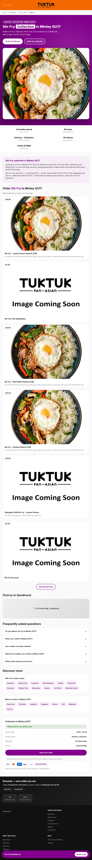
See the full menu (46, 587)
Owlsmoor (10, 688)
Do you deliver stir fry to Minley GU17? (21, 631)
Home (5, 12)
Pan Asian (22, 704)
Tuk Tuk (9, 709)
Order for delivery (12, 41)
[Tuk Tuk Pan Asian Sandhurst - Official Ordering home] (46, 5)
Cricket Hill (71, 683)
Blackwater (36, 688)
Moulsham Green (72, 688)
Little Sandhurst (48, 683)
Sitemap (50, 843)
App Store (7, 789)
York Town (57, 688)
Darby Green (22, 683)
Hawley (47, 688)
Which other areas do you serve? (18, 661)
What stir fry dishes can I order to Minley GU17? (24, 654)
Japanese (33, 704)
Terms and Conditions (55, 840)
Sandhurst (10, 683)
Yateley (60, 683)
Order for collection (35, 41)
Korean (54, 704)
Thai (63, 704)
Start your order (46, 753)
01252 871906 (24, 146)
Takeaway (12, 12)
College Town (23, 688)
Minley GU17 (23, 12)
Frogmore (35, 683)
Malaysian (72, 704)
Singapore (44, 704)
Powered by (7, 811)
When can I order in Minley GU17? (19, 639)
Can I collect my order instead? (18, 646)
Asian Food (11, 704)
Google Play (19, 789)
